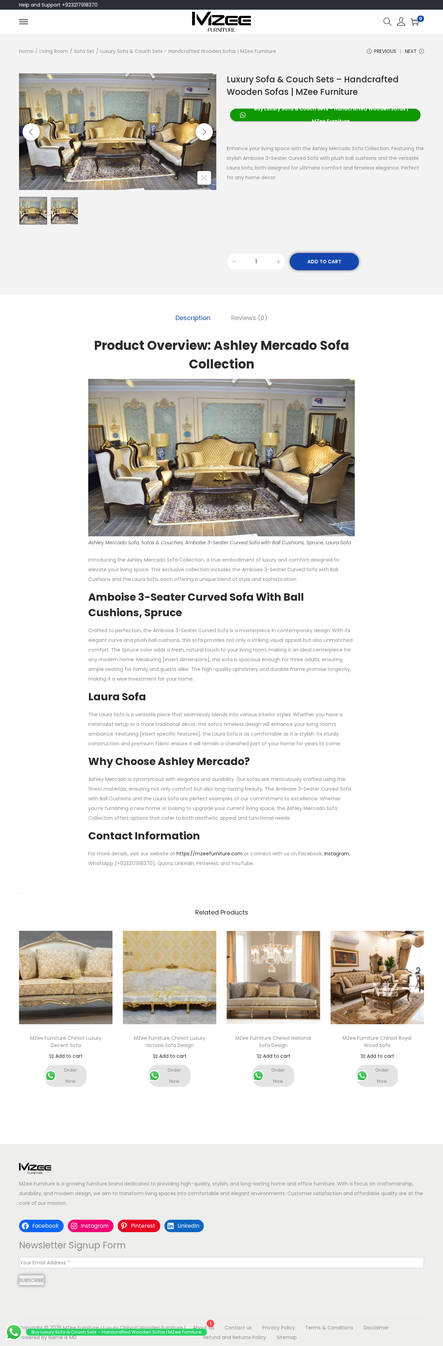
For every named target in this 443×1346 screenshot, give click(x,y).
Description (192, 317)
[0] (414, 22)
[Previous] (31, 131)
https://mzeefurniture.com (210, 853)
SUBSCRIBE (31, 1280)
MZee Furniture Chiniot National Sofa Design (273, 1042)
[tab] (192, 318)
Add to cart (324, 261)
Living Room (53, 51)
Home (26, 51)
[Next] (204, 131)
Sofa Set (84, 51)
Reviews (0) (249, 317)
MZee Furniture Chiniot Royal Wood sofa (377, 1042)
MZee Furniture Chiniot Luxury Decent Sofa (65, 1042)
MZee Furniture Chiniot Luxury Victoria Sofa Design (169, 1042)
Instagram (336, 853)
